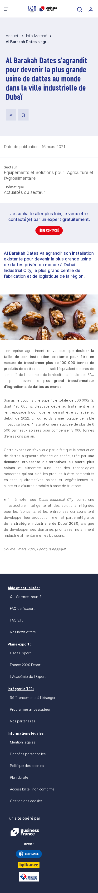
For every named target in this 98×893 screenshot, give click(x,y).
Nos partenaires (22, 721)
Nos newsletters (23, 632)
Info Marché (36, 35)
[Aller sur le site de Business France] (25, 832)
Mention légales (22, 742)
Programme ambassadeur (30, 709)
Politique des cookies (27, 766)
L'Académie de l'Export (28, 676)
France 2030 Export (25, 665)
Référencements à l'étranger (32, 698)
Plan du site (19, 777)
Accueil (13, 35)
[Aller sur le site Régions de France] (29, 876)
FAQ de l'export (22, 608)
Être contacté (49, 230)
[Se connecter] (90, 9)
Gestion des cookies (26, 801)
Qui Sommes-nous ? (25, 597)
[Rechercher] (79, 9)
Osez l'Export (20, 653)
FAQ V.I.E (16, 620)
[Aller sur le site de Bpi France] (28, 865)
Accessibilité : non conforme (32, 789)
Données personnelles (28, 754)
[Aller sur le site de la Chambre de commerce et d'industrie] (29, 854)
